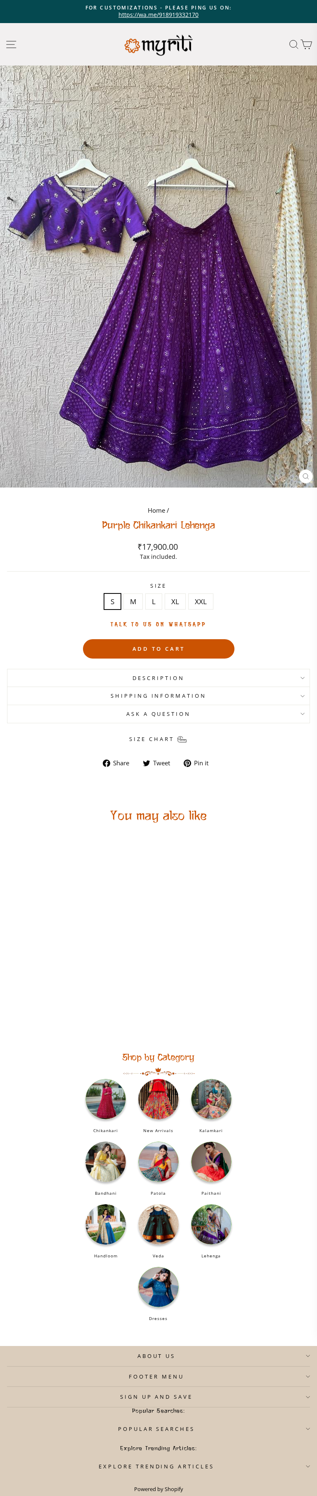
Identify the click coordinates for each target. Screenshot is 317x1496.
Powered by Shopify (158, 1489)
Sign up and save (156, 1396)
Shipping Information (159, 695)
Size (158, 585)
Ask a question (158, 714)
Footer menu (156, 1376)
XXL (201, 601)
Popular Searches (156, 1429)
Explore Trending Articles (156, 1466)
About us (156, 1356)
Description (158, 678)
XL (175, 601)
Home (156, 510)
